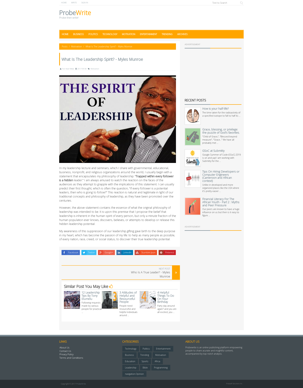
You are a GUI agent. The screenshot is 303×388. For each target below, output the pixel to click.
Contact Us (65, 351)
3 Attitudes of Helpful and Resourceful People (128, 297)
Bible (145, 367)
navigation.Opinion (134, 373)
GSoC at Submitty (213, 151)
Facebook (73, 252)
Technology (110, 34)
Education (130, 361)
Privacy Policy (66, 354)
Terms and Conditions (71, 357)
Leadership (130, 367)
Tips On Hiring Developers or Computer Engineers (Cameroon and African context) (220, 176)
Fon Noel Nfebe (68, 69)
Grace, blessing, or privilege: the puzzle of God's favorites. (221, 130)
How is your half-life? (215, 108)
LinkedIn (127, 252)
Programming (161, 367)
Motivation (128, 34)
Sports (145, 361)
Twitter (91, 252)
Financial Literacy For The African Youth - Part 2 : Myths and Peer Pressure (220, 202)
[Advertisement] (186, 17)
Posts (65, 46)
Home (64, 2)
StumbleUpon (148, 252)
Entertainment (148, 34)
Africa (157, 361)
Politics (93, 34)
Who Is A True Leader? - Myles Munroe (150, 274)
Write (74, 2)
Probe (75, 14)
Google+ (109, 252)
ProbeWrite (81, 383)
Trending (167, 34)
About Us (64, 347)
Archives (182, 34)
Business (78, 34)
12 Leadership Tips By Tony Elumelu (91, 296)
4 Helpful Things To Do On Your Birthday (165, 297)
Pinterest (169, 252)
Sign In (84, 2)
